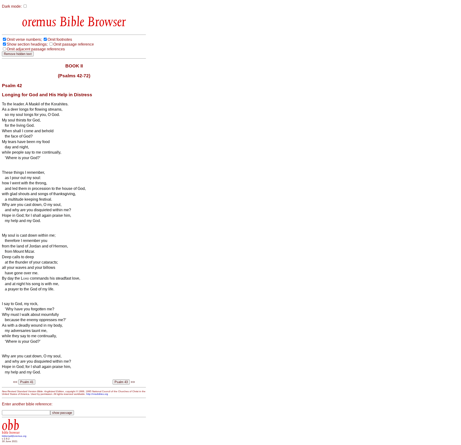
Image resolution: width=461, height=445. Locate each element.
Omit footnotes (60, 39)
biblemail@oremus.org (14, 436)
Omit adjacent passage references (36, 49)
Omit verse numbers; (24, 39)
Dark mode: (12, 6)
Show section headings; (27, 44)
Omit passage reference (73, 44)
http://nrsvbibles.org (97, 394)
